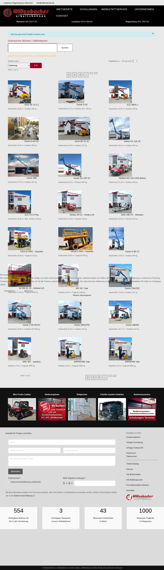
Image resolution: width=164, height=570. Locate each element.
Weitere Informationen (82, 295)
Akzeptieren (9, 291)
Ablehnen (28, 291)
